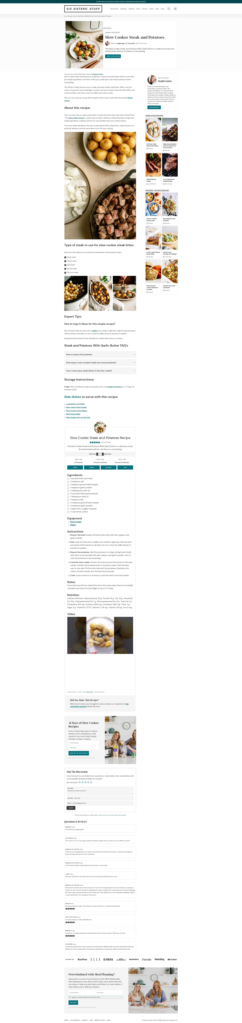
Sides (157, 8)
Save (75, 467)
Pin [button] (125, 467)
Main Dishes (81, 16)
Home (65, 16)
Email (69, 803)
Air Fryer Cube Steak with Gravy (152, 145)
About (66, 1020)
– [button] (97, 454)
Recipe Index (114, 8)
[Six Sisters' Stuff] (83, 8)
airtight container (114, 387)
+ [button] (102, 454)
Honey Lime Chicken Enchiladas (169, 253)
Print (92, 467)
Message (70, 788)
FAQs (91, 1020)
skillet (94, 331)
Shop (109, 1020)
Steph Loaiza (120, 43)
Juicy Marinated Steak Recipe (168, 180)
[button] (96, 997)
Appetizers (123, 8)
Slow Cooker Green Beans (76, 411)
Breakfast (132, 8)
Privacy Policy (99, 1020)
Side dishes (72, 397)
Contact (85, 1020)
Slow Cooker (76, 521)
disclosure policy (97, 74)
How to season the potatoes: (79, 354)
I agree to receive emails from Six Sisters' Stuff (86, 997)
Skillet (73, 525)
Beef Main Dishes (89, 16)
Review (108, 467)
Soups (162, 8)
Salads (152, 8)
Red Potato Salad (73, 414)
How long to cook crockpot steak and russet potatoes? (91, 362)
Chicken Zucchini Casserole (169, 287)
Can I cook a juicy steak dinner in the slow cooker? (89, 371)
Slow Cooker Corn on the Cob (78, 417)
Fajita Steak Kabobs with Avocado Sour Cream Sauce (169, 146)
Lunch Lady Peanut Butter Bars (153, 253)
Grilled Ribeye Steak (151, 180)
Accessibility (75, 1020)
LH (176, 1020)
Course (75, 16)
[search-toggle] (168, 8)
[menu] (175, 8)
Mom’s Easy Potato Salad (76, 407)
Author (70, 798)
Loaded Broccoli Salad (75, 404)
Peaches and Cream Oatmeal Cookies (152, 287)
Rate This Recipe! (72, 782)
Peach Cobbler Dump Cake (152, 219)
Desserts (145, 8)
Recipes (70, 16)
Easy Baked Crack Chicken (169, 219)
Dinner (138, 8)
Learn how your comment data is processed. (112, 815)
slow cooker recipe (76, 118)
